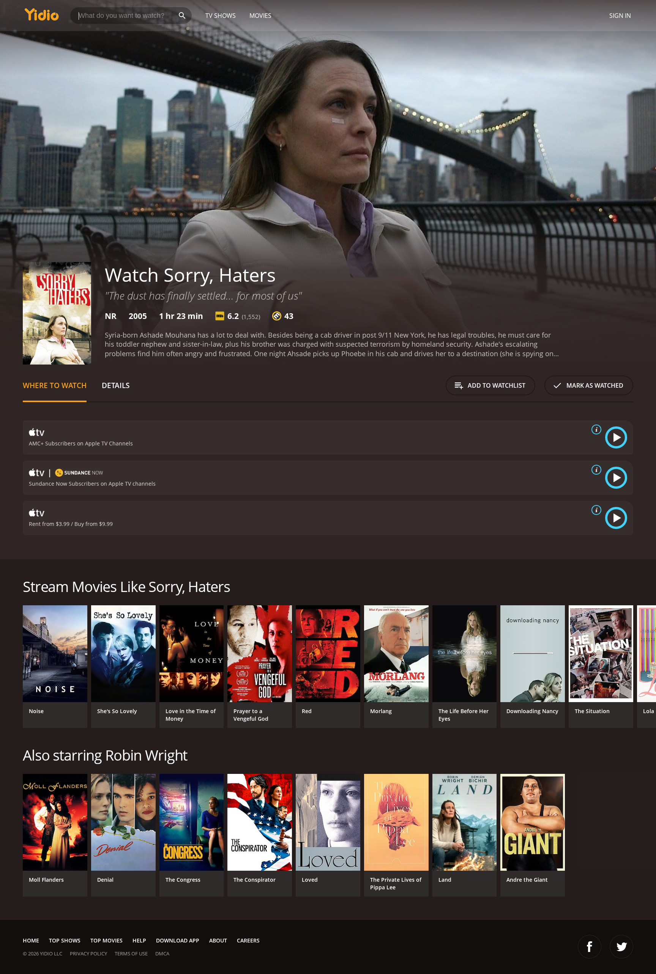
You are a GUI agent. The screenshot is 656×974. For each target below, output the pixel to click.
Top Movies (106, 940)
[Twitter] (621, 946)
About (218, 940)
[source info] (594, 429)
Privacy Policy (88, 953)
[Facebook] (589, 946)
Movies (260, 15)
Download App (177, 940)
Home (31, 940)
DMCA (162, 953)
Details (115, 385)
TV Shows (220, 15)
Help (139, 940)
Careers (248, 940)
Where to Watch (55, 385)
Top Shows (64, 940)
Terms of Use (131, 953)
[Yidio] (42, 17)
